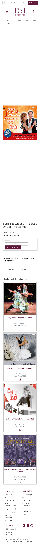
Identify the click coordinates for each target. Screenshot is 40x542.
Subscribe (33, 3)
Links (24, 514)
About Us (8, 495)
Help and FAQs (11, 509)
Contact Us (9, 521)
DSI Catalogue (27, 495)
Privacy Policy (10, 512)
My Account (11, 529)
